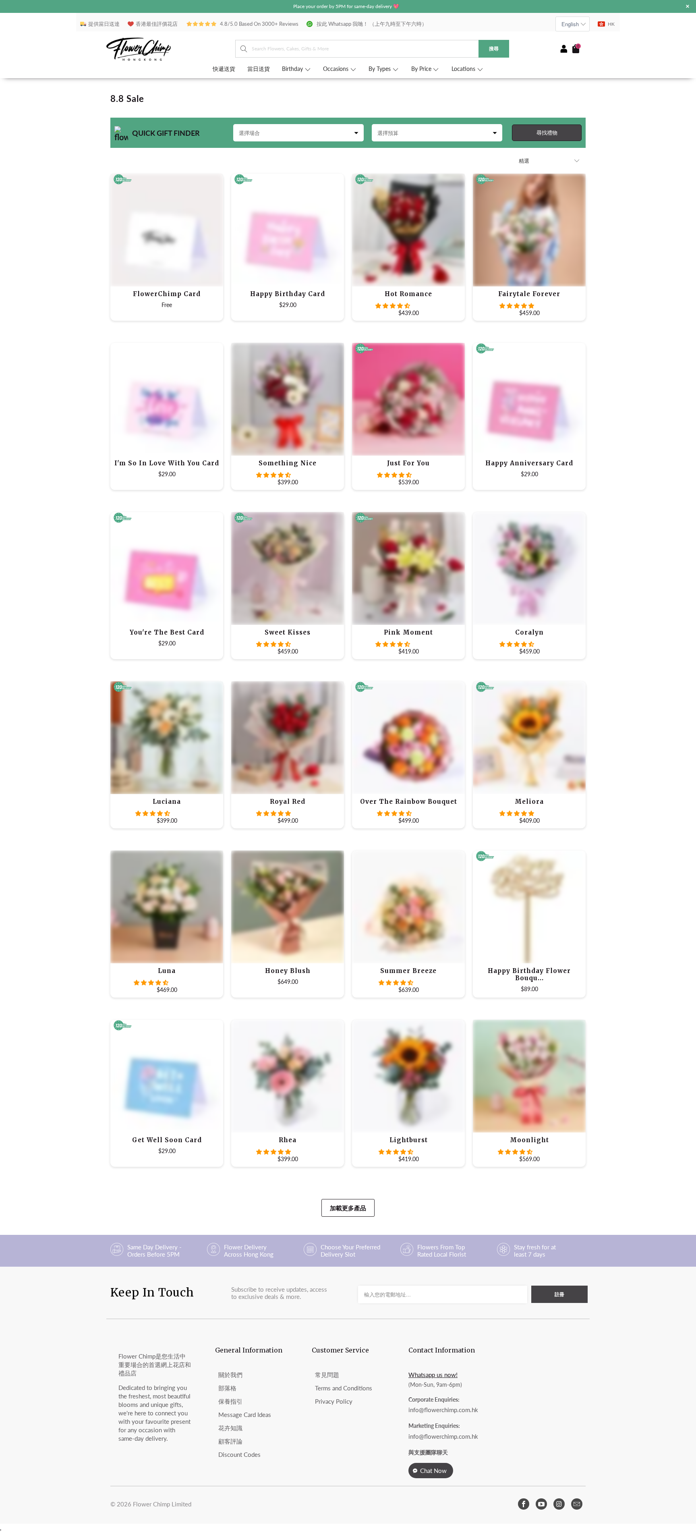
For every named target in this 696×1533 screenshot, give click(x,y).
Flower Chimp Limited (162, 1504)
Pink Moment (408, 568)
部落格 (227, 1388)
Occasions (336, 69)
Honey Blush (287, 907)
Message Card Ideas (244, 1414)
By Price (422, 69)
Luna (166, 907)
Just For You (408, 399)
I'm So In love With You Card (166, 399)
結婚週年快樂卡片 (529, 399)
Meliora (529, 737)
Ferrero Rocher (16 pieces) (166, 568)
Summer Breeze (408, 907)
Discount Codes (239, 1454)
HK (611, 24)
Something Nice (287, 399)
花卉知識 (230, 1427)
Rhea (287, 1076)
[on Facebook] (523, 1504)
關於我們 (230, 1374)
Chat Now (433, 1470)
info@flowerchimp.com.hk (443, 1409)
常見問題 (327, 1374)
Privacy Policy (333, 1401)
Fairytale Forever (529, 230)
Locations (464, 69)
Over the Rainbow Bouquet (408, 737)
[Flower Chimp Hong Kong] (170, 48)
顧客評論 (230, 1441)
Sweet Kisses (287, 568)
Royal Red (287, 737)
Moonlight (529, 1076)
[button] (392, 305)
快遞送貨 (224, 69)
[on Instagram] (559, 1504)
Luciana (166, 737)
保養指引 (230, 1401)
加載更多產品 (348, 1207)
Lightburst (408, 1076)
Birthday (293, 69)
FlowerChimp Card (166, 230)
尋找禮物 (546, 132)
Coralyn (529, 568)
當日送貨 (258, 69)
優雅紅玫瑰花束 (408, 230)
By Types (380, 69)
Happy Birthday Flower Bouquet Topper (529, 907)
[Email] (576, 1504)
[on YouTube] (541, 1504)
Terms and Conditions (343, 1388)
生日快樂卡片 (287, 230)
